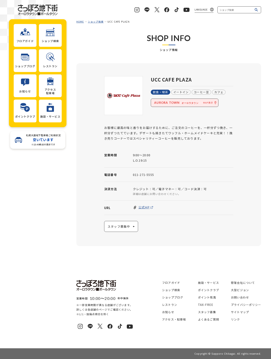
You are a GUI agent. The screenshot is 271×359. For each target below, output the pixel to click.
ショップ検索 (96, 21)
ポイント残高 (207, 297)
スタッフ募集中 (119, 226)
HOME (80, 21)
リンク (235, 319)
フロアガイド (171, 283)
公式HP (144, 207)
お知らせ (168, 312)
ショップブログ (172, 297)
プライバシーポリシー (246, 305)
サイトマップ (240, 312)
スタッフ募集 (207, 312)
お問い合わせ (240, 297)
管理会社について (243, 283)
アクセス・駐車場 (174, 319)
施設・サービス (208, 283)
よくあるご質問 (208, 319)
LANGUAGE (201, 9)
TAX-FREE (205, 305)
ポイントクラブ (208, 290)
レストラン (169, 305)
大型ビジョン (240, 290)
